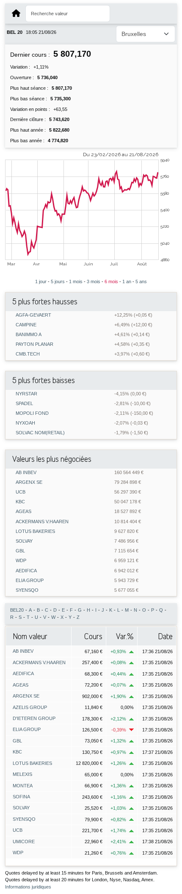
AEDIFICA (26, 570)
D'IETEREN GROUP (34, 718)
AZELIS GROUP (30, 707)
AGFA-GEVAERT (33, 315)
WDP (21, 560)
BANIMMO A (28, 334)
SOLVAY (24, 541)
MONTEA (23, 785)
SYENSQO (27, 590)
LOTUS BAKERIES (35, 531)
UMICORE (24, 841)
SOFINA (21, 796)
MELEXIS (22, 774)
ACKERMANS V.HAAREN (42, 521)
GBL (20, 551)
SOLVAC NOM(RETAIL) (40, 432)
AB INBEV (26, 472)
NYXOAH (25, 423)
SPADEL (24, 403)
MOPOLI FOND (32, 413)
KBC (20, 501)
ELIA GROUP (30, 580)
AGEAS (23, 511)
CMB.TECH (28, 354)
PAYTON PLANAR (34, 344)
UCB (20, 492)
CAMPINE (26, 325)
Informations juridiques (28, 886)
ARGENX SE (29, 482)
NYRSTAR (26, 394)
